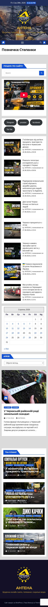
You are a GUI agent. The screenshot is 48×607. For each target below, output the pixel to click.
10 (7, 328)
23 (41, 333)
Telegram (10, 122)
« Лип (6, 349)
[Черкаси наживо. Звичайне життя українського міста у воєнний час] (12, 251)
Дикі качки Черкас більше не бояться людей (30, 204)
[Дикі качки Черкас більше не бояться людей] (12, 209)
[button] (41, 42)
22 (35, 333)
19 (18, 333)
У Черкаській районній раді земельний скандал (21, 412)
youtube (23, 122)
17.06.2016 (10, 418)
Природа (29, 515)
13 (24, 328)
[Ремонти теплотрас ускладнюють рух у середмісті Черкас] (12, 168)
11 (13, 328)
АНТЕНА (24, 28)
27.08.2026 (12, 526)
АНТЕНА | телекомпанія (33, 149)
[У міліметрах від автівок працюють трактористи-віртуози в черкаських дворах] (12, 147)
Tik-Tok (9, 129)
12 (18, 328)
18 (13, 333)
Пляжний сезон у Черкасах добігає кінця (21, 546)
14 (30, 328)
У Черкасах (29, 465)
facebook (36, 122)
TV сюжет (8, 407)
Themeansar (39, 603)
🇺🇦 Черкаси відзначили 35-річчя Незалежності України (32, 266)
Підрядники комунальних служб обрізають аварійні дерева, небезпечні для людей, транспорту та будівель (33, 186)
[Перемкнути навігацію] (22, 42)
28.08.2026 (12, 475)
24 (7, 338)
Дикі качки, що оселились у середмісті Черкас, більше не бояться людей (24, 522)
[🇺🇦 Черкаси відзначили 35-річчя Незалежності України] (12, 272)
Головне (15, 407)
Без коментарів (19, 465)
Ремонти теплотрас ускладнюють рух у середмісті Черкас (31, 162)
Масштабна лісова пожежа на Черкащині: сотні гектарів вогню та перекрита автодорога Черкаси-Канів (32, 290)
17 (7, 333)
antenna (21, 418)
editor (22, 475)
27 (24, 338)
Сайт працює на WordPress (13, 603)
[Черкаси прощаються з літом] (12, 230)
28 (30, 338)
